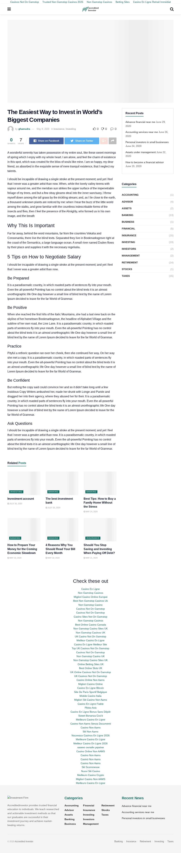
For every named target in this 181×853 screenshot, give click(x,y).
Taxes (126, 275)
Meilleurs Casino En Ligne (90, 719)
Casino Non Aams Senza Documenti (90, 723)
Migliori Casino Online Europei (90, 596)
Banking (53, 492)
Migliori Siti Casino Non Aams (90, 699)
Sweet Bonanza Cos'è (90, 715)
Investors (129, 248)
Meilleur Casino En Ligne (90, 640)
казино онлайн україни (90, 747)
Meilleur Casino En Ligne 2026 (90, 743)
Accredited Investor (24, 841)
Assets (127, 208)
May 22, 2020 (53, 558)
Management (131, 255)
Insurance (59, 129)
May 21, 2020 (91, 558)
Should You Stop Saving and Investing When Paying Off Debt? (99, 549)
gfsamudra (24, 129)
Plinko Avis (91, 707)
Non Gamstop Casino (90, 604)
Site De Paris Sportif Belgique (90, 692)
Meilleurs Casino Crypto (90, 775)
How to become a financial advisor (144, 162)
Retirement (130, 262)
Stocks (127, 269)
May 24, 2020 (91, 511)
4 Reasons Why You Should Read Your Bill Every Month (60, 549)
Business (128, 221)
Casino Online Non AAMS (90, 751)
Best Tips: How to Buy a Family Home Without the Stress (100, 502)
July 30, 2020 (15, 504)
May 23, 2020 (15, 558)
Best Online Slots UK (90, 668)
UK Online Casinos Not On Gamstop (90, 672)
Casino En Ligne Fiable (91, 703)
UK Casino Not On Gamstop (90, 636)
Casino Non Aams (91, 727)
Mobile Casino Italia (90, 695)
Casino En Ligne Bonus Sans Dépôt (90, 711)
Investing (71, 129)
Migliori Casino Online (90, 684)
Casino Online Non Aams (90, 680)
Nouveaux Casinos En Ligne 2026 (91, 735)
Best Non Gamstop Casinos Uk (90, 600)
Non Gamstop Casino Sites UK (90, 628)
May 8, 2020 (43, 129)
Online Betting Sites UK (91, 664)
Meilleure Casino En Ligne (90, 739)
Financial (128, 228)
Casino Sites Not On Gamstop (90, 616)
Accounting (130, 194)
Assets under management (140, 152)
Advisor (127, 201)
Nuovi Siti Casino (90, 771)
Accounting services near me (141, 132)
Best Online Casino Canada (90, 624)
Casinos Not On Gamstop (90, 608)
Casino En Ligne (90, 589)
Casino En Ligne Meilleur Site (90, 644)
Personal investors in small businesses (147, 142)
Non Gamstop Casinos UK (90, 632)
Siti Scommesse (91, 767)
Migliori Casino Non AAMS (90, 779)
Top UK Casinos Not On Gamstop (90, 648)
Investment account (20, 498)
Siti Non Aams (90, 731)
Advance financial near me (140, 122)
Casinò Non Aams (91, 759)
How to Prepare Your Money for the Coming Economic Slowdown (22, 549)
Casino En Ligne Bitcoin (90, 688)
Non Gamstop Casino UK (91, 656)
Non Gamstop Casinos (90, 592)
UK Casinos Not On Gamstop (90, 676)
